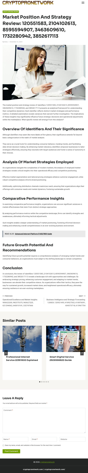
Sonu (6, 42)
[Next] (82, 352)
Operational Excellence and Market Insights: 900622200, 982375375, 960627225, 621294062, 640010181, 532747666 (20, 301)
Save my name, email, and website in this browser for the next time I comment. (33, 445)
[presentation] (22, 339)
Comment (8, 410)
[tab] (39, 381)
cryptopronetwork (47, 462)
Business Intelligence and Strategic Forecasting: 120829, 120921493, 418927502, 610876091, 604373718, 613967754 (66, 301)
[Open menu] (82, 2)
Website (64, 439)
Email (35, 439)
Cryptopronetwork (10, 12)
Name (7, 439)
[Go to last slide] (6, 352)
